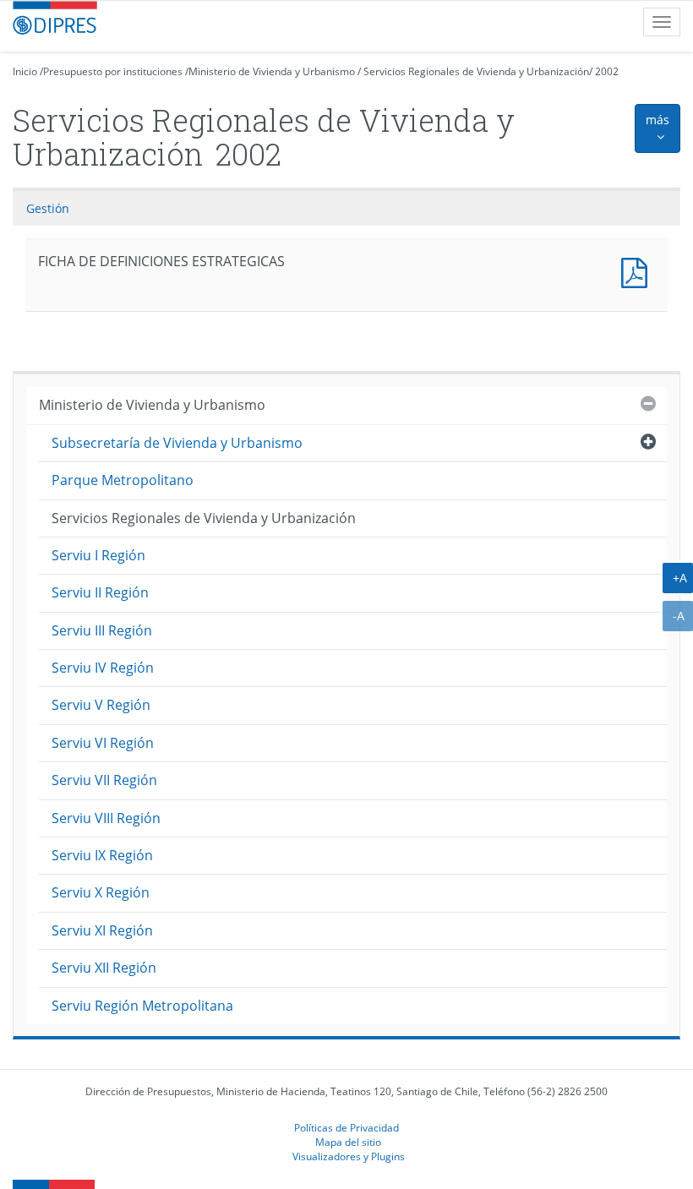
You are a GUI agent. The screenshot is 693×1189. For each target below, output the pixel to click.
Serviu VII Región (104, 780)
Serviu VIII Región (106, 818)
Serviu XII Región (104, 967)
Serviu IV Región (103, 667)
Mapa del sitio (348, 1141)
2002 (607, 71)
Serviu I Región (98, 555)
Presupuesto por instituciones (113, 71)
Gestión (47, 208)
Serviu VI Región (103, 743)
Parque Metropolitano (123, 480)
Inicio (25, 71)
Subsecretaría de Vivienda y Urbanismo (177, 443)
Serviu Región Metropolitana (142, 1005)
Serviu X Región (101, 892)
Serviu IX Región (102, 855)
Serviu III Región (102, 630)
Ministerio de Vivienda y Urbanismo (271, 71)
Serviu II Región (100, 592)
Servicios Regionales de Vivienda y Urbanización (476, 71)
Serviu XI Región (102, 930)
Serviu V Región (101, 704)
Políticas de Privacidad (346, 1127)
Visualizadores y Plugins (348, 1156)
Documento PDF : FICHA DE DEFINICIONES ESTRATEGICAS (638, 271)
